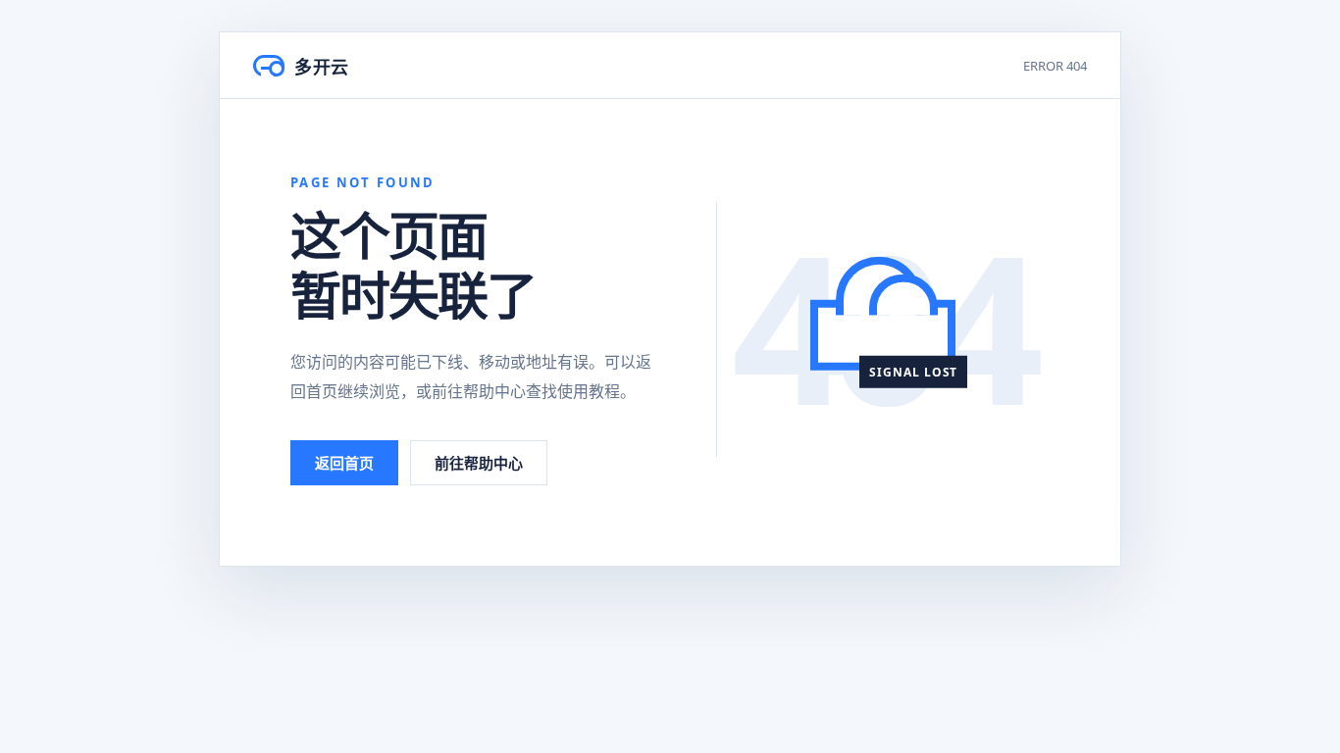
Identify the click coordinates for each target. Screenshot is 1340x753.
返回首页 (344, 463)
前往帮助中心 (479, 463)
